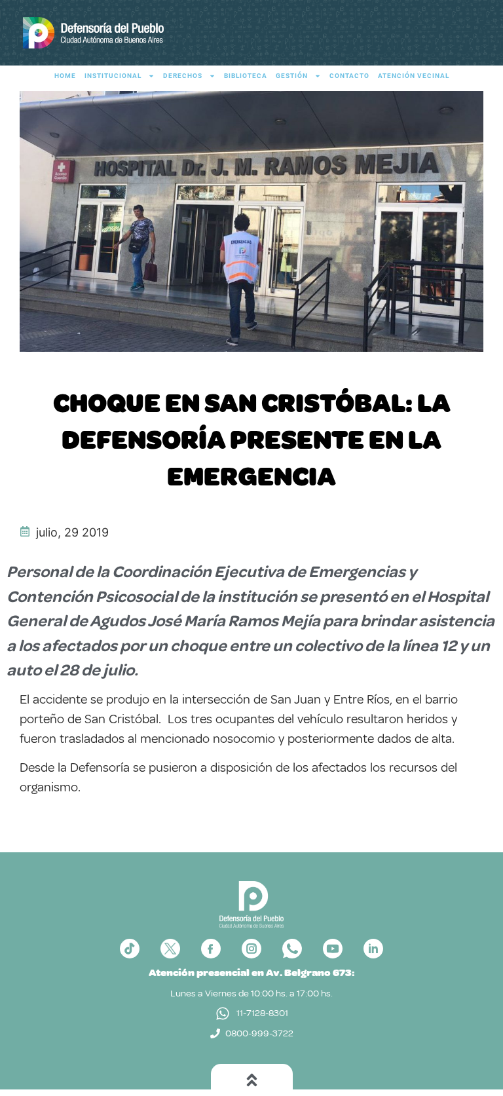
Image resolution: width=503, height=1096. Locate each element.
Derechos (182, 75)
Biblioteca (245, 75)
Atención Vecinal (413, 75)
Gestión (292, 75)
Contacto (349, 75)
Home (65, 75)
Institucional (112, 75)
